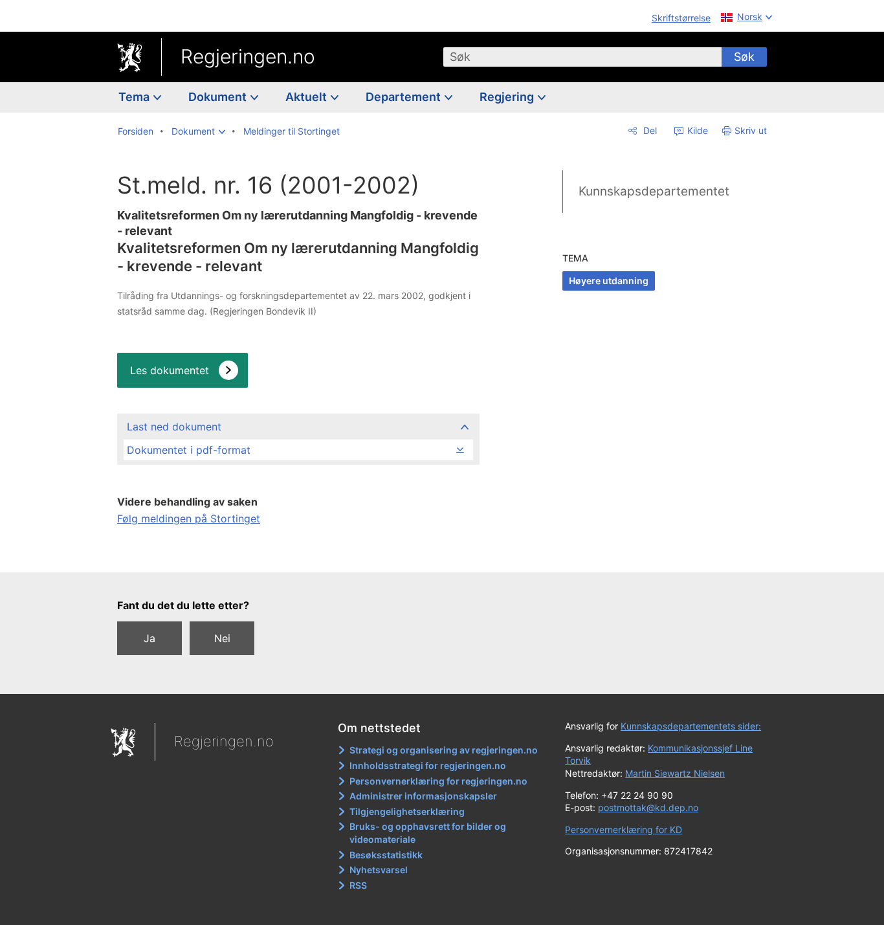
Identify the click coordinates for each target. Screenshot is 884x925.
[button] (198, 131)
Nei (222, 638)
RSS (358, 885)
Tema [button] (135, 97)
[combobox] (582, 57)
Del (649, 130)
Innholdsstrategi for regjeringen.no (427, 765)
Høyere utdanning (608, 280)
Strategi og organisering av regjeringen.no (443, 749)
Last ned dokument (174, 426)
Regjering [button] (508, 97)
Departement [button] (404, 97)
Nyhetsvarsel (378, 869)
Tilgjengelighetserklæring (407, 811)
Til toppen (297, 553)
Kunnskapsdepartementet (654, 191)
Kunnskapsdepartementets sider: (691, 725)
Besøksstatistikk (386, 854)
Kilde (696, 130)
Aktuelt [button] (307, 97)
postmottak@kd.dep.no (648, 807)
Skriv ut (751, 130)
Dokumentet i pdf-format (188, 449)
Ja (149, 638)
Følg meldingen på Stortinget (188, 518)
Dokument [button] (218, 97)
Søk (744, 56)
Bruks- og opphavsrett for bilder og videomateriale (427, 833)
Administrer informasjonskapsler (423, 795)
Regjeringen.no (248, 56)
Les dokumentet (169, 370)
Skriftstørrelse (681, 17)
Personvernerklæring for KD (623, 829)
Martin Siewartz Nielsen (675, 773)
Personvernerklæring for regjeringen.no (438, 780)
